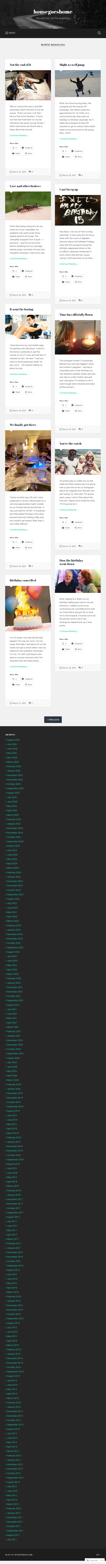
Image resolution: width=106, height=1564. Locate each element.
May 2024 (12, 859)
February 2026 (14, 766)
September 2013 (15, 1424)
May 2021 (12, 1018)
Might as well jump (72, 65)
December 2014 (15, 1358)
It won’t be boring (21, 309)
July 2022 (12, 956)
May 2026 (12, 753)
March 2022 (13, 974)
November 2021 (15, 991)
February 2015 (14, 1349)
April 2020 (12, 1075)
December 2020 (15, 1040)
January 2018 (14, 1195)
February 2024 (14, 872)
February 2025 (14, 819)
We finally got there (23, 425)
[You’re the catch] (78, 462)
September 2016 (15, 1265)
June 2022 (12, 960)
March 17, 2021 (19, 703)
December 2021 (15, 987)
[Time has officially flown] (78, 337)
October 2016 (14, 1261)
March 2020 (13, 1080)
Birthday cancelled (23, 580)
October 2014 (14, 1367)
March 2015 (13, 1345)
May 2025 (12, 806)
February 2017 (14, 1243)
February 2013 (14, 1455)
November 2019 (15, 1097)
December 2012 (15, 1464)
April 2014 (12, 1393)
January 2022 (14, 983)
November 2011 (15, 1522)
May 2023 (12, 912)
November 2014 (15, 1363)
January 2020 (14, 1089)
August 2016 (13, 1270)
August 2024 (13, 846)
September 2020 (15, 1053)
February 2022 (14, 978)
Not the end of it (20, 65)
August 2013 (13, 1429)
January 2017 (14, 1248)
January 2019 (14, 1142)
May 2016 (12, 1283)
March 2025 (13, 815)
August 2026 (13, 740)
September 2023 (15, 894)
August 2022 (13, 952)
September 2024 (15, 841)
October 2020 (14, 1049)
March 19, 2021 (69, 546)
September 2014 (15, 1371)
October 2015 (14, 1314)
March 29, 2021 (19, 295)
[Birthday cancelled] (28, 609)
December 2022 (15, 934)
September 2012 (15, 1477)
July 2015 (12, 1327)
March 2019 (13, 1133)
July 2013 (12, 1433)
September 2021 (15, 1000)
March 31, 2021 (19, 172)
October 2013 (14, 1420)
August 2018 (13, 1164)
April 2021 (12, 1022)
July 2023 (12, 903)
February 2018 (14, 1190)
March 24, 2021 (19, 411)
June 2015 (12, 1332)
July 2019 (12, 1115)
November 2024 (15, 832)
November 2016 (15, 1256)
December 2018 (15, 1146)
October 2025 (14, 784)
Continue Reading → (19, 135)
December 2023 (15, 881)
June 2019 (12, 1120)
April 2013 (12, 1446)
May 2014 (12, 1389)
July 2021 (12, 1009)
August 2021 (13, 1005)
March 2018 (13, 1186)
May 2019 (12, 1124)
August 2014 (13, 1376)
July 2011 (12, 1539)
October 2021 (14, 996)
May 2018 (12, 1177)
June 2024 (12, 854)
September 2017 (15, 1212)
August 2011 (13, 1535)
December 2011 (15, 1517)
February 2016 (14, 1296)
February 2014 (14, 1402)
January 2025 (14, 823)
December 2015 (15, 1305)
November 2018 (15, 1150)
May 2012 (12, 1495)
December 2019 (15, 1093)
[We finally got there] (28, 460)
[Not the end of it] (28, 85)
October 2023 (14, 890)
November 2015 (15, 1309)
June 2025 (12, 801)
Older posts (53, 719)
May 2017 (12, 1230)
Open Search (99, 33)
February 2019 (14, 1137)
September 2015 (15, 1318)
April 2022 (12, 969)
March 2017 (13, 1239)
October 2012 (14, 1473)
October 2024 (14, 837)
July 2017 (12, 1221)
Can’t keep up (68, 189)
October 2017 (14, 1208)
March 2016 (13, 1292)
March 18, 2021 (69, 668)
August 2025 (13, 792)
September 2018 (15, 1159)
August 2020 (13, 1058)
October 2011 (14, 1526)
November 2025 (15, 779)
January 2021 (14, 1035)
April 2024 (12, 863)
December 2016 (15, 1252)
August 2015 (13, 1323)
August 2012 (13, 1482)
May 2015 (12, 1336)
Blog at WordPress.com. (19, 1555)
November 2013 (15, 1416)
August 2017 (13, 1217)
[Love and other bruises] (28, 206)
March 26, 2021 (69, 301)
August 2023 (13, 899)
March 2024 (13, 868)
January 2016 (14, 1301)
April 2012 (12, 1499)
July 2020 (12, 1062)
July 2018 (12, 1168)
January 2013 (14, 1460)
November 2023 (15, 885)
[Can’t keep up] (78, 210)
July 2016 (12, 1274)
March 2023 (13, 921)
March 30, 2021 (69, 175)
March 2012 (13, 1504)
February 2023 (14, 925)
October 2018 (14, 1155)
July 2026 (12, 744)
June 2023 (12, 907)
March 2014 (13, 1398)
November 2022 (15, 938)
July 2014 (12, 1380)
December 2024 (15, 828)
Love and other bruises (25, 186)
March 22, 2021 (19, 566)
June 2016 (12, 1279)
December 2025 (15, 775)
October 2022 (14, 943)
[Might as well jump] (78, 83)
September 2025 (15, 788)
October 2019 (14, 1102)
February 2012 (14, 1508)
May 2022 (12, 965)
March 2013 (13, 1451)
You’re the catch (70, 443)
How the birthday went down (71, 562)
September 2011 (15, 1530)
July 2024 (12, 850)
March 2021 (13, 1027)
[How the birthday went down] (78, 581)
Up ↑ (98, 1555)
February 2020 (14, 1084)
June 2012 (12, 1491)
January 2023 (14, 930)
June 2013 (12, 1438)
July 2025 (12, 797)
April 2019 (12, 1128)
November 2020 (15, 1044)
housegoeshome (53, 11)
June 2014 (12, 1385)
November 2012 (15, 1468)
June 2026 (12, 748)
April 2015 (12, 1340)
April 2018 (12, 1181)
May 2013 (12, 1442)
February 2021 (14, 1031)
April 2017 (12, 1234)
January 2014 (14, 1407)
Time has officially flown (76, 315)
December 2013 (15, 1411)
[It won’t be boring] (28, 327)
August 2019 (13, 1111)
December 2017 (15, 1199)
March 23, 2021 (69, 429)
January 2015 (14, 1354)
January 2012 (14, 1513)
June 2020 (12, 1066)
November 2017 (15, 1203)
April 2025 (12, 810)
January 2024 (14, 876)
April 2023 (12, 916)
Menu (12, 33)
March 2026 (13, 762)
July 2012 (12, 1486)
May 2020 (12, 1071)
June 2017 (12, 1225)
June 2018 (12, 1173)
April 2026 (12, 757)
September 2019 (15, 1106)
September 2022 (15, 947)
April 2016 (12, 1287)
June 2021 (12, 1013)
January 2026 (14, 770)
